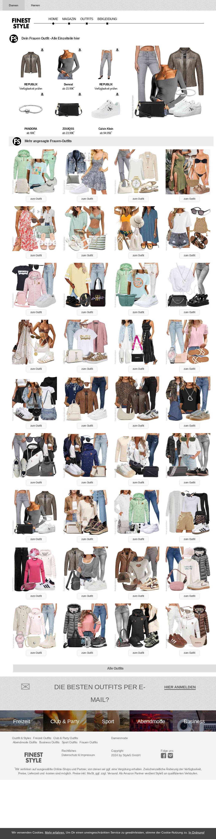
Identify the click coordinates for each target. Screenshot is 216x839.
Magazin (69, 19)
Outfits (86, 19)
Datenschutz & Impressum (78, 755)
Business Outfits (49, 742)
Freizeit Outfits (42, 738)
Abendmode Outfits (25, 742)
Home (53, 19)
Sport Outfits (69, 742)
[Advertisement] (108, 809)
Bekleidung (107, 19)
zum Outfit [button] (36, 198)
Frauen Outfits (88, 742)
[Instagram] (164, 757)
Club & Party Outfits (65, 738)
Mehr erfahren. (55, 832)
